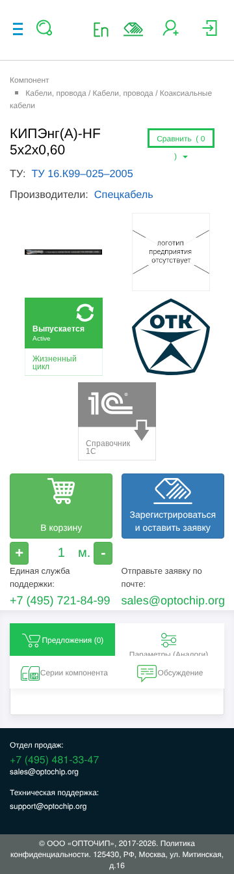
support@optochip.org (48, 805)
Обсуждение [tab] (180, 672)
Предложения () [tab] (72, 640)
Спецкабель (123, 195)
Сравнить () (181, 141)
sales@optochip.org (173, 600)
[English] (105, 29)
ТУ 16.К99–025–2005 (82, 174)
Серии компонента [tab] (74, 672)
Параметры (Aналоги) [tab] (169, 653)
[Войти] (210, 33)
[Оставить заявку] (133, 29)
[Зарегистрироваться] (170, 33)
